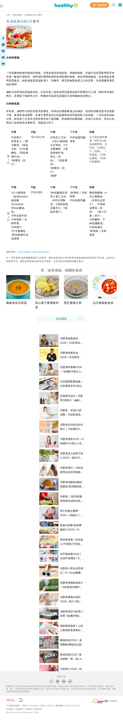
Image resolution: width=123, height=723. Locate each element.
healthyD (50, 705)
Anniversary (33, 705)
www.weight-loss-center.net (33, 251)
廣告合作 (61, 676)
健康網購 (101, 5)
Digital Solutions (72, 705)
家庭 (42, 705)
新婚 (24, 705)
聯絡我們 (38, 709)
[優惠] (120, 4)
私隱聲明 (19, 709)
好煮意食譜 (17, 15)
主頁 (8, 15)
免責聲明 (29, 709)
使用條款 (10, 709)
